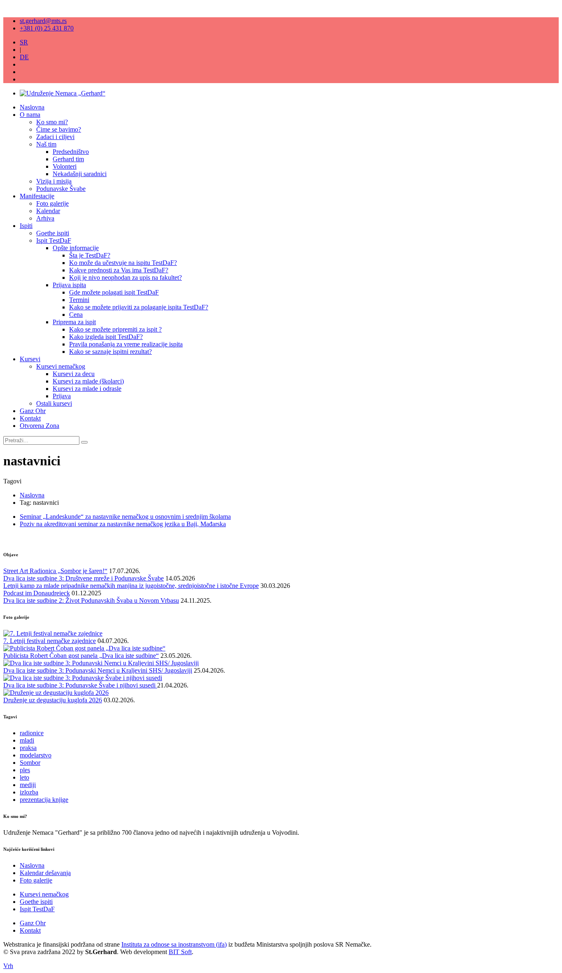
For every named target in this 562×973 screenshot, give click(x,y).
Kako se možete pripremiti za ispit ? (115, 329)
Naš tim (46, 144)
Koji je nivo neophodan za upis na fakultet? (125, 277)
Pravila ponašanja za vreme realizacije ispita (126, 344)
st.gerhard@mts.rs (43, 20)
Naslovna (32, 107)
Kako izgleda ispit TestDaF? (106, 336)
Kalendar (48, 210)
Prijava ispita (69, 284)
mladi (27, 740)
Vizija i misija (54, 181)
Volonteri (65, 166)
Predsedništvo (71, 151)
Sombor (30, 762)
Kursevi (30, 358)
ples (25, 769)
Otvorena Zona (39, 425)
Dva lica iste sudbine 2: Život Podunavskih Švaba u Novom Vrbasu (91, 600)
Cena (76, 314)
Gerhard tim (68, 159)
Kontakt (30, 418)
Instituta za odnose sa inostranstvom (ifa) (174, 944)
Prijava (62, 395)
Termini (79, 299)
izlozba (29, 792)
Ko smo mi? (52, 121)
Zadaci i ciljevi (55, 136)
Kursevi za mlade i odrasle (87, 388)
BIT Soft (180, 951)
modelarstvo (35, 755)
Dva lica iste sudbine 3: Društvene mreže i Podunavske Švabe (83, 578)
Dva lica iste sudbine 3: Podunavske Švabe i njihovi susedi (80, 685)
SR (24, 42)
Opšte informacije (76, 247)
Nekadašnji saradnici (80, 173)
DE (24, 56)
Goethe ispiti (52, 233)
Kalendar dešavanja (45, 872)
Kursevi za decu (74, 373)
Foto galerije (52, 203)
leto (24, 777)
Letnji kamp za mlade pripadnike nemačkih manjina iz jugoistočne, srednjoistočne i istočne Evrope (131, 585)
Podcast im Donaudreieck (36, 593)
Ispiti (26, 225)
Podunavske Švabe (61, 188)
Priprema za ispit (74, 321)
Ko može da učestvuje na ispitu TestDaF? (123, 262)
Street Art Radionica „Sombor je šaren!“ (55, 570)
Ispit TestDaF (53, 240)
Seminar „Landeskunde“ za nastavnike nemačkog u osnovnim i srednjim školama (125, 516)
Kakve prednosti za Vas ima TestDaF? (118, 270)
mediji (28, 784)
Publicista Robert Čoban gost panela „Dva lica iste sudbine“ (81, 655)
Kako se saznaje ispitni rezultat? (110, 351)
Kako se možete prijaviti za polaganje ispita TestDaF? (138, 307)
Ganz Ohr (33, 410)
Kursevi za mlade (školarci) (88, 381)
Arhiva (45, 218)
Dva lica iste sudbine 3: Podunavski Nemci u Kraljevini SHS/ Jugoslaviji (97, 670)
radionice (32, 732)
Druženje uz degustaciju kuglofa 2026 (52, 700)
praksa (28, 747)
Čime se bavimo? (58, 129)
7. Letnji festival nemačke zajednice (49, 640)
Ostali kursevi (54, 403)
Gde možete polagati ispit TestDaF (114, 292)
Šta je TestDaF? (89, 255)
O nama (30, 114)
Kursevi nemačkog (60, 366)
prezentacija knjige (44, 799)
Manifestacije (37, 196)
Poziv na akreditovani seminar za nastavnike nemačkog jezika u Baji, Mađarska (123, 523)
